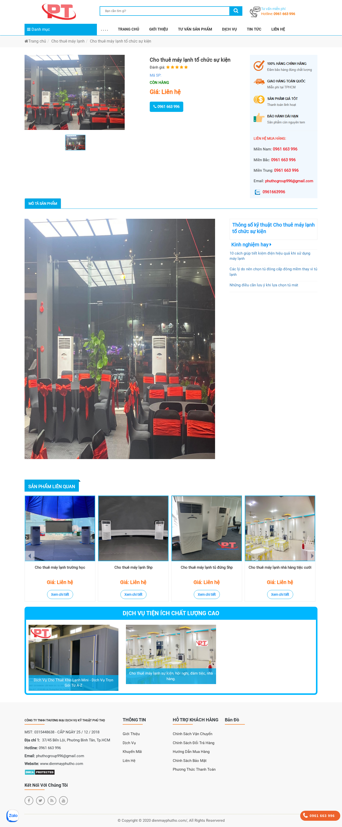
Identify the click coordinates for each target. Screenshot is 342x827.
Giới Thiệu (131, 734)
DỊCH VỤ (229, 29)
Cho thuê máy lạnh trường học (60, 567)
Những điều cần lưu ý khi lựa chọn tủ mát (264, 285)
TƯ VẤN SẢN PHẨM (195, 29)
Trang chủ (37, 41)
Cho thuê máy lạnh (68, 41)
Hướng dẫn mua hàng (191, 751)
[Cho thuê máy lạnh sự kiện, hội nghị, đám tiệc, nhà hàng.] (171, 654)
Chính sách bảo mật (190, 760)
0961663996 (274, 191)
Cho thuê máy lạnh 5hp (133, 567)
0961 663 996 (284, 14)
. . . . (104, 29)
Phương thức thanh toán (194, 769)
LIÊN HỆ (278, 29)
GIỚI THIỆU (158, 29)
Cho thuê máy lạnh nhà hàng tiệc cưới (280, 567)
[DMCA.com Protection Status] (40, 772)
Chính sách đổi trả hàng (193, 743)
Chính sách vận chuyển (192, 734)
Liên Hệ (129, 760)
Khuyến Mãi (132, 751)
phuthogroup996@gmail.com (289, 181)
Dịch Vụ (129, 743)
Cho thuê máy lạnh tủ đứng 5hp (207, 567)
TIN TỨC (254, 29)
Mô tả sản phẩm (43, 203)
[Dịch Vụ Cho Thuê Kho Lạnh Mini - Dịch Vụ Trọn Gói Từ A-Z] (73, 657)
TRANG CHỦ (128, 29)
